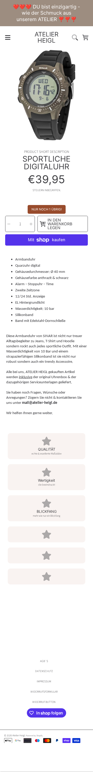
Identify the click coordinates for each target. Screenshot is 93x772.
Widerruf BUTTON (44, 702)
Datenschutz (44, 671)
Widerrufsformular (44, 692)
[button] (7, 37)
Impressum (44, 681)
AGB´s (44, 661)
